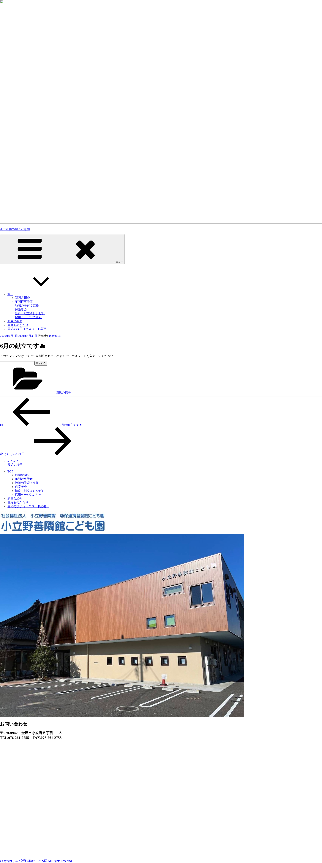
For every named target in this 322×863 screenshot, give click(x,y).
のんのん (13, 460)
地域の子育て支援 (27, 305)
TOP (10, 294)
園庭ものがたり (17, 325)
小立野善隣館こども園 (15, 229)
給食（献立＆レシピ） (30, 313)
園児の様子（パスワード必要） (28, 329)
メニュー (118, 261)
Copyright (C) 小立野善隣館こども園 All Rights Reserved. (36, 860)
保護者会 (21, 309)
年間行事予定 (24, 301)
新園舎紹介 (22, 297)
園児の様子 (63, 392)
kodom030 (54, 335)
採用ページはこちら (28, 317)
